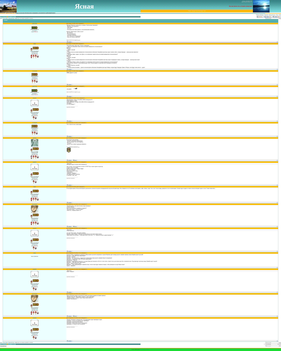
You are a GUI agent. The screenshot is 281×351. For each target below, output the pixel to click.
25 (13, 344)
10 (86, 204)
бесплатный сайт (143, 349)
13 (86, 269)
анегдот (16, 18)
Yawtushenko (34, 204)
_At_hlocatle (34, 122)
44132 (35, 43)
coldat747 (34, 162)
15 (86, 317)
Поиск (277, 14)
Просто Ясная (5, 18)
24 (12, 344)
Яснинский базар (11, 18)
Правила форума (272, 14)
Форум (1, 18)
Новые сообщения (260, 14)
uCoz (148, 349)
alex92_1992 (34, 23)
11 (86, 228)
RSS (280, 14)
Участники (266, 14)
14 (86, 293)
